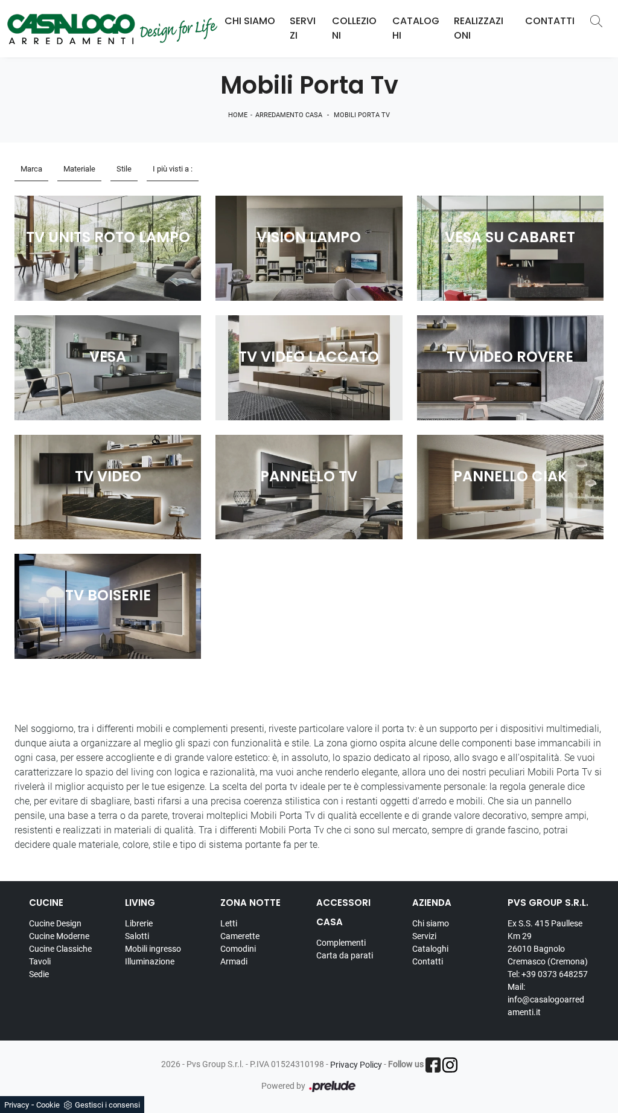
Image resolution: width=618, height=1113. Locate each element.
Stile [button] (124, 168)
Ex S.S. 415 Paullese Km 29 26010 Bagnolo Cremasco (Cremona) (548, 942)
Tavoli (40, 961)
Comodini (238, 949)
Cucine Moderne (59, 936)
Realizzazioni (478, 28)
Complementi (341, 943)
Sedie (39, 974)
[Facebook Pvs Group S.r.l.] (433, 1065)
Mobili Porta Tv (362, 115)
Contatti (550, 21)
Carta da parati (344, 955)
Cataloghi (415, 28)
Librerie (139, 923)
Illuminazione (149, 961)
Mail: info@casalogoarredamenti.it (546, 999)
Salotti (137, 936)
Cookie (48, 1104)
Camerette (240, 936)
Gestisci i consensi (107, 1104)
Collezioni (354, 28)
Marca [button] (31, 168)
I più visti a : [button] (173, 168)
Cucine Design (55, 923)
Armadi (233, 961)
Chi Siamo (250, 21)
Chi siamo (430, 923)
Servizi (303, 28)
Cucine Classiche (60, 949)
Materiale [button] (79, 168)
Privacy (16, 1104)
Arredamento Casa (288, 115)
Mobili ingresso (153, 949)
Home (237, 115)
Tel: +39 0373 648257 (548, 974)
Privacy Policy (356, 1065)
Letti (228, 923)
